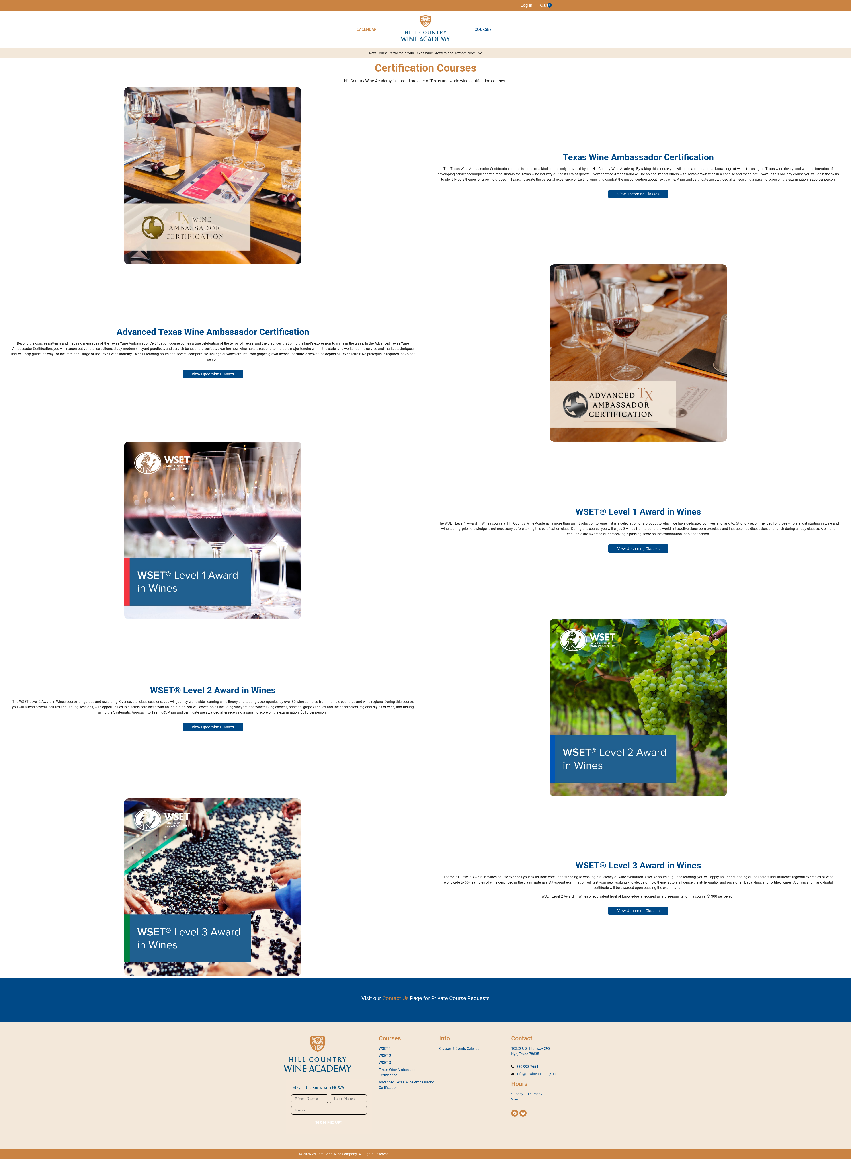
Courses (483, 29)
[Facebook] (514, 1113)
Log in (526, 5)
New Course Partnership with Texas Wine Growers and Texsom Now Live (425, 53)
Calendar (367, 29)
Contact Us (395, 998)
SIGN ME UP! (329, 1122)
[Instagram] (523, 1113)
